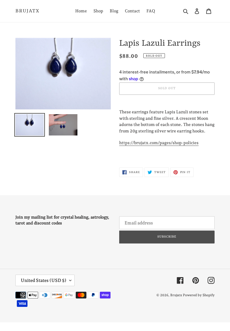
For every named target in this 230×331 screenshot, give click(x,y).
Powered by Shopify (199, 295)
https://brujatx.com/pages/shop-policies (159, 142)
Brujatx (27, 11)
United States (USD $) (43, 280)
